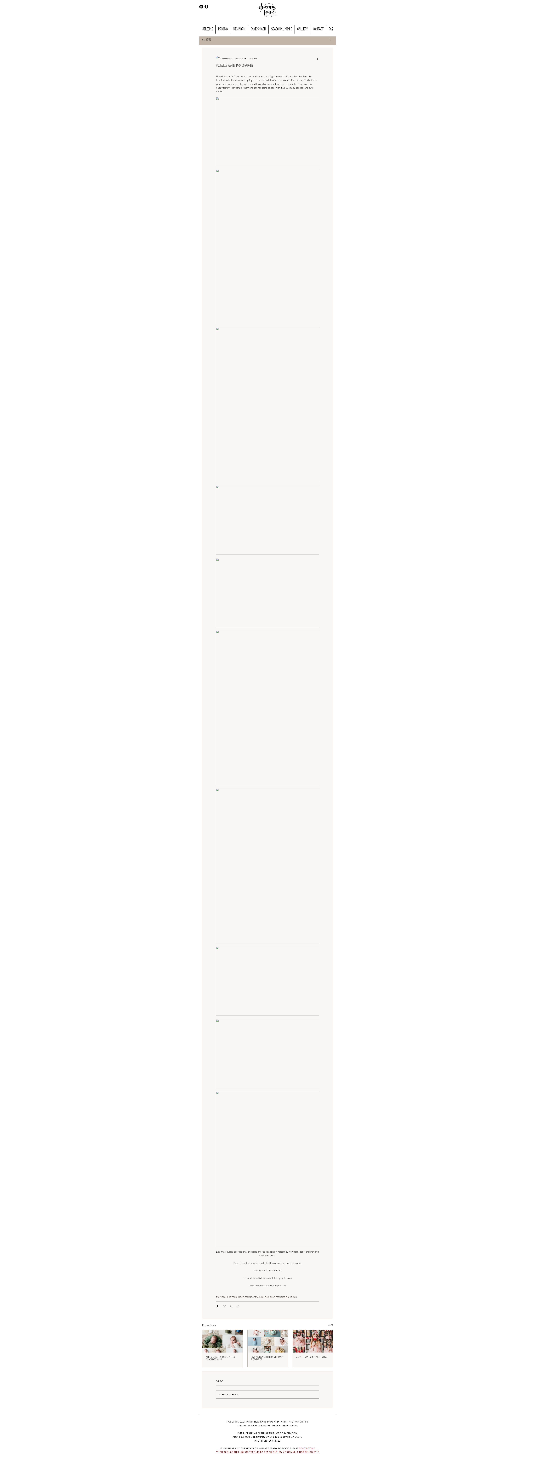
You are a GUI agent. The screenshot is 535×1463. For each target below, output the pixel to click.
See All (330, 1325)
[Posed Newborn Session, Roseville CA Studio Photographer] (222, 1341)
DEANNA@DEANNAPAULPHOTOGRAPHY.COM (271, 1433)
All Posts (206, 39)
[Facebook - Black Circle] (206, 6)
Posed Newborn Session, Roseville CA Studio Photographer (220, 1358)
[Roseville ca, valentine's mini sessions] (313, 1341)
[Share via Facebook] (217, 1306)
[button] (329, 39)
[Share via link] (238, 1306)
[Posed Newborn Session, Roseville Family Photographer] (268, 1341)
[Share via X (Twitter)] (224, 1306)
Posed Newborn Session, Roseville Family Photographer (267, 1358)
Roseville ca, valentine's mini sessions (311, 1357)
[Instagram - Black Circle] (201, 6)
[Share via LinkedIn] (231, 1306)
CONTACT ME (307, 1448)
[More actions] (317, 58)
